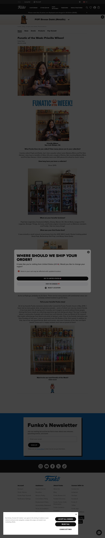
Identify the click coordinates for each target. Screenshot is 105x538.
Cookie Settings (66, 529)
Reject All (66, 524)
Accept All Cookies (65, 519)
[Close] (76, 514)
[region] (40, 523)
